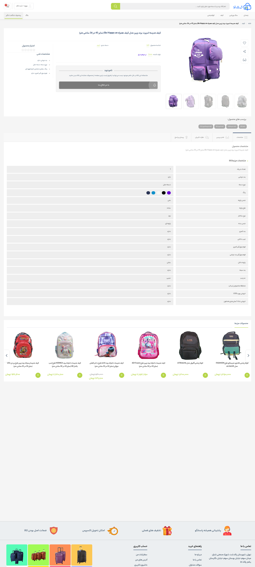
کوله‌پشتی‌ (210, 15)
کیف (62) (242, 126)
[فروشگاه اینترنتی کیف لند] (242, 6)
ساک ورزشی (233, 15)
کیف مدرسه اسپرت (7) (206, 126)
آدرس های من (141, 560)
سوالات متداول (195, 565)
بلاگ (26, 15)
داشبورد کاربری (140, 565)
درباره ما (198, 555)
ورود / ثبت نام (22, 6)
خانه (249, 23)
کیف (221, 15)
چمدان (246, 15)
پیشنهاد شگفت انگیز (13, 15)
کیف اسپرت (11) (220, 126)
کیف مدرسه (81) (232, 126)
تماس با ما (197, 560)
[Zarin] (142, 54)
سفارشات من (141, 555)
